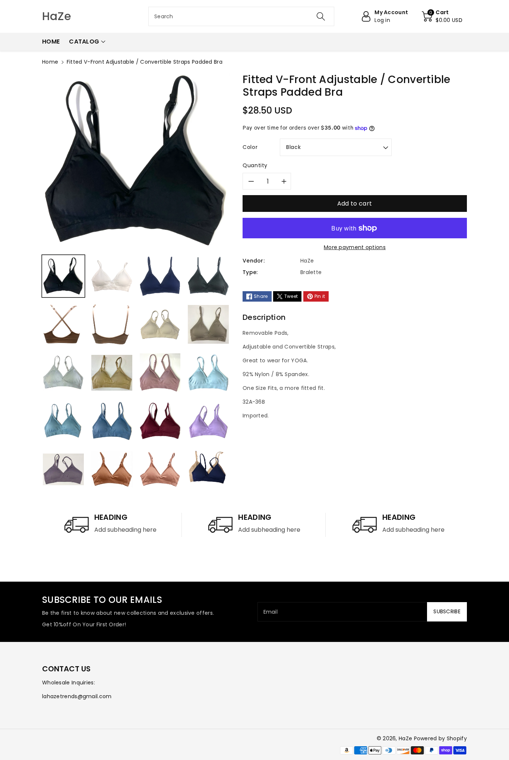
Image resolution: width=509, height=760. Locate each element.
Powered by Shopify (440, 738)
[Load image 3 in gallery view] (160, 276)
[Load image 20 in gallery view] (207, 469)
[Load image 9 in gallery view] (63, 373)
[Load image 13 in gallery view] (63, 421)
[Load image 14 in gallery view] (112, 421)
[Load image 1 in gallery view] (63, 276)
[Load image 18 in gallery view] (112, 469)
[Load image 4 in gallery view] (208, 276)
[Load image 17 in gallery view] (63, 469)
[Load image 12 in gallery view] (208, 373)
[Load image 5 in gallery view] (62, 324)
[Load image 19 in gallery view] (160, 469)
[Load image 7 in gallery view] (160, 324)
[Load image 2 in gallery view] (112, 276)
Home (50, 62)
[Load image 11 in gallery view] (160, 373)
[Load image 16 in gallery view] (208, 421)
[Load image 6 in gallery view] (111, 324)
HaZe (405, 738)
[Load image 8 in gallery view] (208, 324)
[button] (442, 16)
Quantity (255, 165)
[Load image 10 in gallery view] (112, 373)
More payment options (355, 247)
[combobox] (241, 16)
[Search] (320, 16)
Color (250, 147)
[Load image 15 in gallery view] (160, 421)
